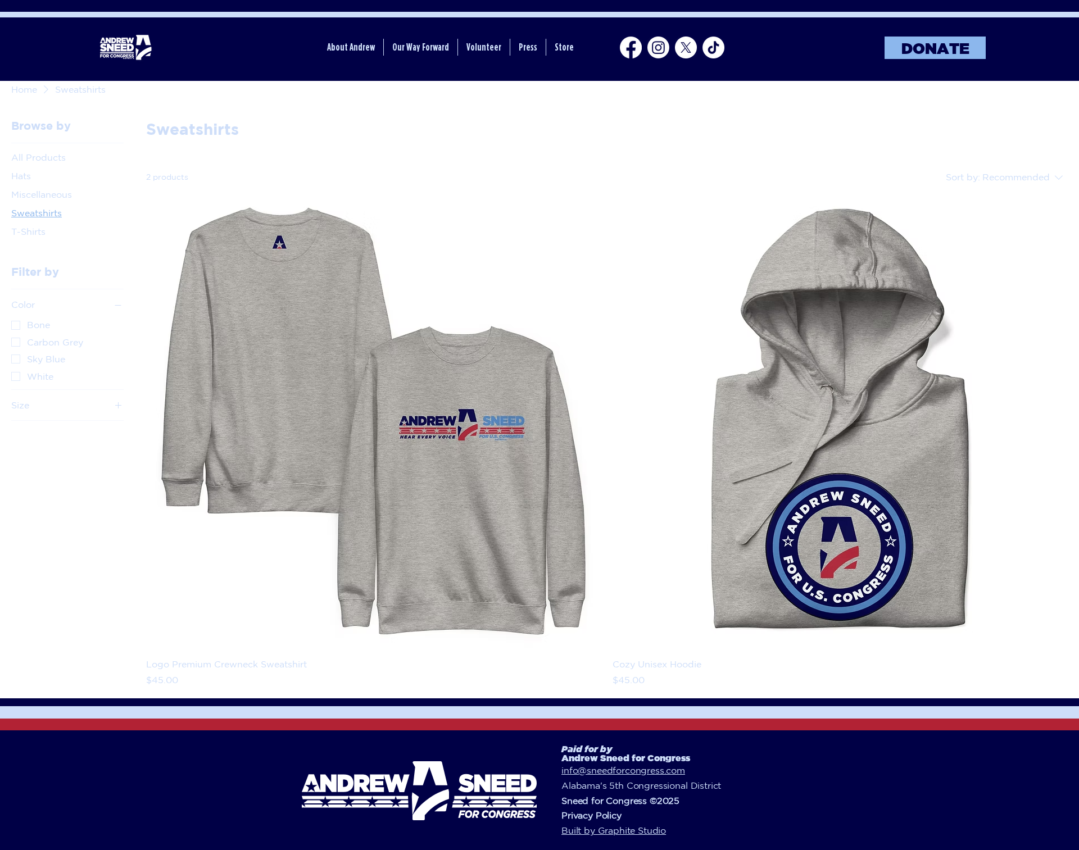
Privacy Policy (591, 815)
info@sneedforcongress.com (623, 770)
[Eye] (125, 47)
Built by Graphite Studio (613, 830)
